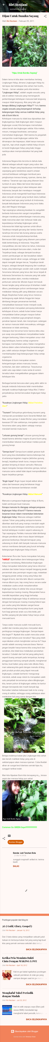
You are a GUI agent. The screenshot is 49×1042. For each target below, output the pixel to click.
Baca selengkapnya (36, 949)
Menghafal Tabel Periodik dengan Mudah (17, 994)
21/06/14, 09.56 (20, 855)
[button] (45, 17)
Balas (16, 866)
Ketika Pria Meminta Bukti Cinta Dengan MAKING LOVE (19, 959)
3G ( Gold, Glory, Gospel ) (17, 926)
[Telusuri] (45, 5)
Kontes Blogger (16, 842)
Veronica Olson (31, 1037)
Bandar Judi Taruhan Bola (24, 853)
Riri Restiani (18, 4)
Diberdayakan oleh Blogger (26, 1031)
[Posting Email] (9, 836)
